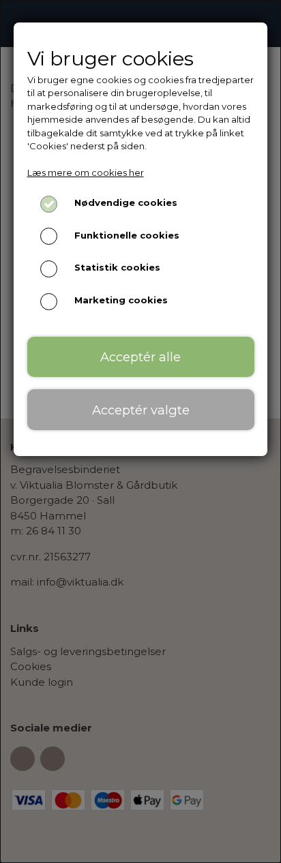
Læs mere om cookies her (85, 172)
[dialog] (140, 431)
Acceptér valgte (141, 410)
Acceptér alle (140, 357)
